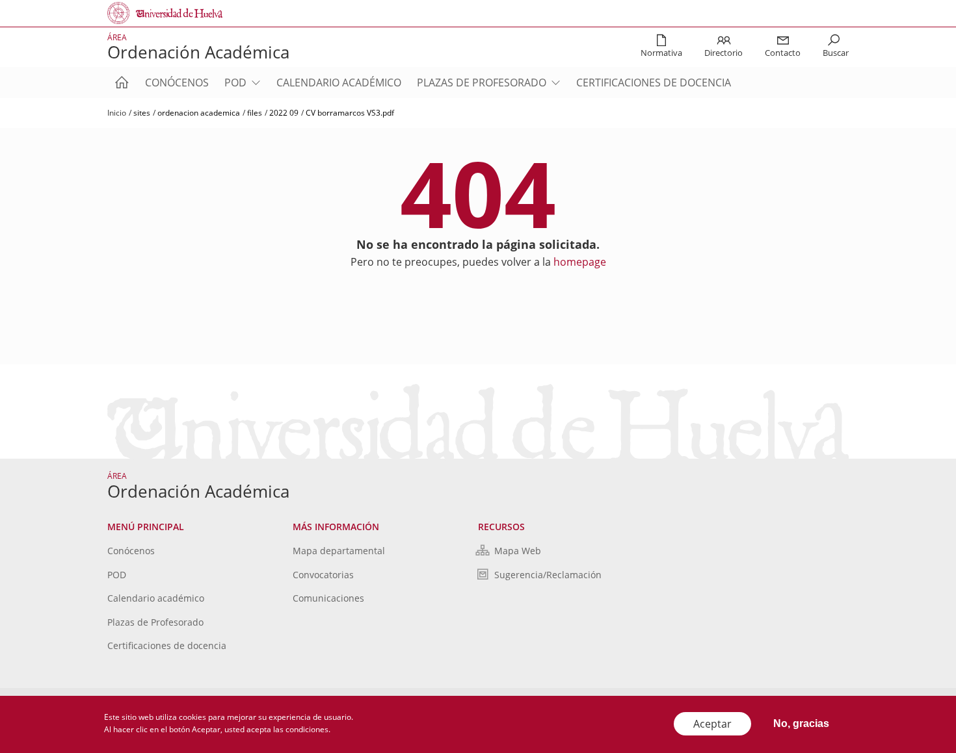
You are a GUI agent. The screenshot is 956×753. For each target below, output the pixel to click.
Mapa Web (517, 550)
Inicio (116, 112)
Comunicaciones (328, 598)
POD (235, 82)
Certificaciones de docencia (166, 645)
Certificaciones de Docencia (653, 82)
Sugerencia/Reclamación (548, 574)
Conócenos (177, 82)
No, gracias (801, 723)
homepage (579, 262)
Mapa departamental (339, 550)
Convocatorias (323, 574)
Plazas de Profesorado (481, 82)
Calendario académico (338, 82)
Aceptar (712, 724)
